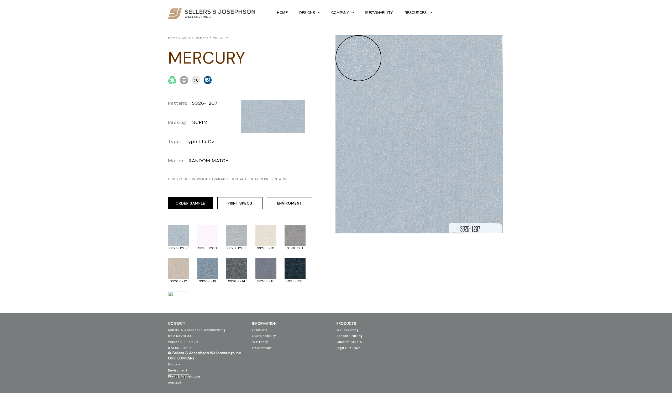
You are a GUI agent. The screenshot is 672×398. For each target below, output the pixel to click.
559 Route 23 (179, 336)
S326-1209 (236, 248)
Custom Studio (349, 342)
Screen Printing (350, 336)
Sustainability (379, 13)
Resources (416, 13)
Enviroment (289, 203)
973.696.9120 (179, 348)
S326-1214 (236, 281)
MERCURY (221, 38)
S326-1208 (207, 248)
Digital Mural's (349, 348)
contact (174, 382)
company (340, 13)
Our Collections (195, 38)
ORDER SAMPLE (190, 203)
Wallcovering (348, 330)
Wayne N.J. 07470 (183, 342)
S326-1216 (295, 281)
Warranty (260, 342)
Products (260, 330)
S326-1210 (266, 248)
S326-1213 (207, 281)
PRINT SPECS (240, 203)
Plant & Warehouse (184, 376)
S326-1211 (295, 248)
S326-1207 (178, 248)
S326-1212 (178, 281)
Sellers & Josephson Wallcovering (197, 330)
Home (282, 13)
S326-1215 (266, 281)
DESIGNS (307, 13)
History (174, 364)
